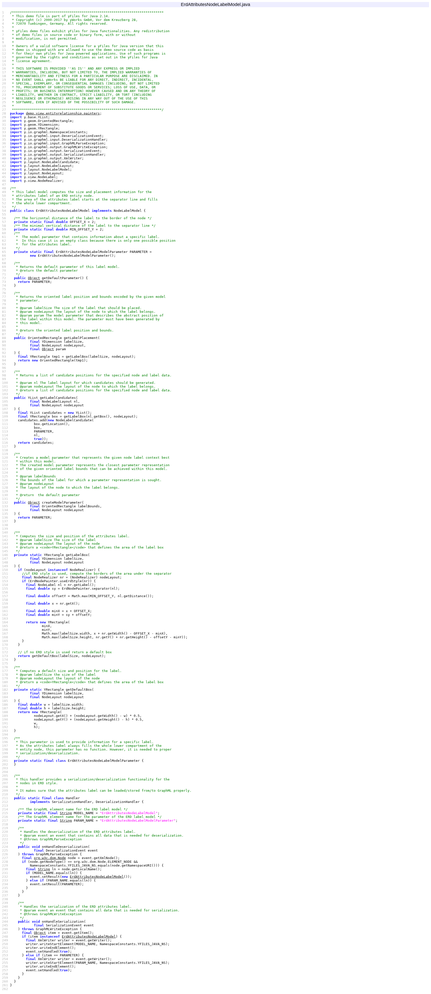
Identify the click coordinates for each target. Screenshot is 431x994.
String (66, 813)
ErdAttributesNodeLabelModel (97, 877)
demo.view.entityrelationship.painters (63, 113)
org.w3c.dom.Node (50, 858)
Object (34, 278)
